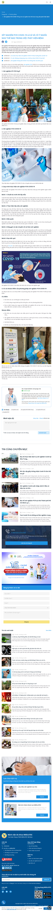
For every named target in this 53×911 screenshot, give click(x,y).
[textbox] (26, 607)
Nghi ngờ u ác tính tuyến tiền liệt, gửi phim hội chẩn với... (27, 648)
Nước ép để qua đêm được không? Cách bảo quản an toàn (27, 718)
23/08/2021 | (24, 58)
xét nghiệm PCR (28, 64)
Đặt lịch (42, 797)
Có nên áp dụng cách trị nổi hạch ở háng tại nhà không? (26, 672)
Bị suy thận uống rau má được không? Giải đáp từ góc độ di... (28, 707)
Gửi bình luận (42, 433)
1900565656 (6, 846)
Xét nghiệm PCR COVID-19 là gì (27, 409)
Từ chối (40, 908)
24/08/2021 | (25, 55)
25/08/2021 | (23, 60)
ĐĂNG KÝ (46, 879)
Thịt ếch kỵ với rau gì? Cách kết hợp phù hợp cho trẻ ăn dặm (27, 730)
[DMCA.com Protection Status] (7, 868)
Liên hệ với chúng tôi (26, 543)
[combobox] (26, 607)
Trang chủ (4, 14)
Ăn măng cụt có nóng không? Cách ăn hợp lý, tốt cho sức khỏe (28, 742)
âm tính (10, 246)
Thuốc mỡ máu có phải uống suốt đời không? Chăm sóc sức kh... (29, 660)
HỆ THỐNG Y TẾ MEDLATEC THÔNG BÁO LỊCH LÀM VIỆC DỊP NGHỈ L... (30, 695)
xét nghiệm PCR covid (40, 409)
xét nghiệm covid (14, 409)
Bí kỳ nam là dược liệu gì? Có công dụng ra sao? (24, 683)
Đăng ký (41, 418)
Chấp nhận (47, 908)
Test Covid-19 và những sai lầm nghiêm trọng (35, 515)
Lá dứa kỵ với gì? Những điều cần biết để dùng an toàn (26, 637)
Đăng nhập (36, 418)
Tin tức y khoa (13, 14)
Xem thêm (48, 630)
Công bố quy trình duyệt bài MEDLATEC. (37, 403)
